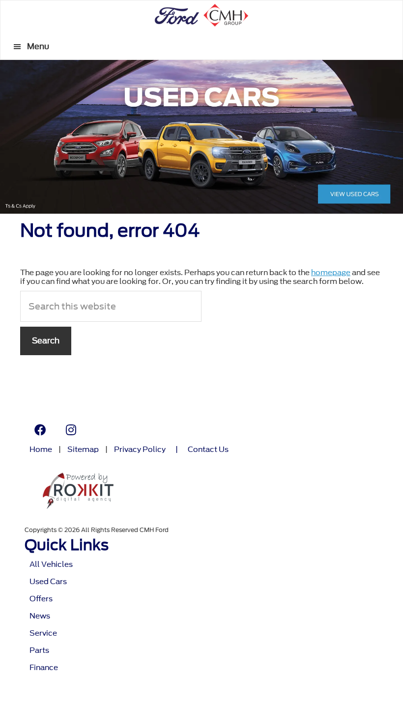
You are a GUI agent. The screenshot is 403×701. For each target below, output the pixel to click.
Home (40, 449)
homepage (330, 272)
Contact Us (208, 449)
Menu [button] (38, 46)
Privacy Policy (140, 449)
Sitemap (83, 449)
